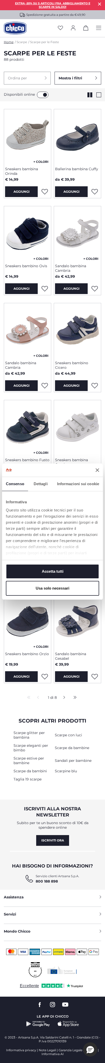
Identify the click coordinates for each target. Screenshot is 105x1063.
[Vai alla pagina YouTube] (65, 1004)
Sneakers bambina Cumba (71, 462)
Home (9, 42)
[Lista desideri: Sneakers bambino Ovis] (44, 288)
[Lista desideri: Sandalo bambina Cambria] (94, 288)
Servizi (10, 914)
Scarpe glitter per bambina (29, 735)
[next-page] (63, 697)
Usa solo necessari (52, 588)
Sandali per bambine (73, 760)
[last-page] (73, 697)
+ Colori (40, 162)
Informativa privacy (21, 1050)
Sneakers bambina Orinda (21, 171)
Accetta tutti (52, 571)
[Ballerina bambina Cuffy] (77, 136)
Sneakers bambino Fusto (27, 460)
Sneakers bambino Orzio (27, 654)
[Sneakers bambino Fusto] (27, 427)
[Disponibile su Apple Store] (68, 1024)
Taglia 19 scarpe (28, 779)
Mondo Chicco (17, 931)
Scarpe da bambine (72, 748)
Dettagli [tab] (41, 484)
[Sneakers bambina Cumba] (77, 427)
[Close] (99, 4)
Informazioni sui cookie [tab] (78, 484)
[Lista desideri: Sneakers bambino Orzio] (44, 676)
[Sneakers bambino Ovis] (27, 233)
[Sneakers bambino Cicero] (77, 330)
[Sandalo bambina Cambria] (77, 233)
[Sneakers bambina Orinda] (27, 136)
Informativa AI (53, 1054)
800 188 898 (47, 881)
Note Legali (47, 1050)
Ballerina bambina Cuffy (76, 169)
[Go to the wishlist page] (60, 28)
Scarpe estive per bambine (29, 760)
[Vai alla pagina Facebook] (40, 1004)
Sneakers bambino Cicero (71, 365)
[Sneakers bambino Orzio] (27, 621)
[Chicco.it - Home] (15, 28)
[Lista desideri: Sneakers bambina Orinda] (44, 191)
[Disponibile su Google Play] (38, 1024)
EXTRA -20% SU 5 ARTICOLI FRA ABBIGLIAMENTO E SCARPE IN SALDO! (52, 5)
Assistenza (14, 897)
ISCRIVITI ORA (52, 840)
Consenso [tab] (15, 484)
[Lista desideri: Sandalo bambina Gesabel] (94, 676)
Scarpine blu (66, 771)
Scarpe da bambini (30, 771)
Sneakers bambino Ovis (26, 266)
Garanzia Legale (70, 1050)
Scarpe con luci (68, 735)
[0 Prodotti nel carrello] (85, 29)
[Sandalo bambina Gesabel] (77, 621)
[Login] (73, 28)
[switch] (42, 95)
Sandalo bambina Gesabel (70, 656)
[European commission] (62, 970)
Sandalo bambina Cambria (70, 268)
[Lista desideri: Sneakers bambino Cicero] (94, 385)
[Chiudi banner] (97, 470)
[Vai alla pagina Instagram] (52, 1004)
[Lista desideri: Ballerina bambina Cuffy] (94, 191)
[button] (27, 78)
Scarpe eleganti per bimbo (31, 747)
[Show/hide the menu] (98, 28)
